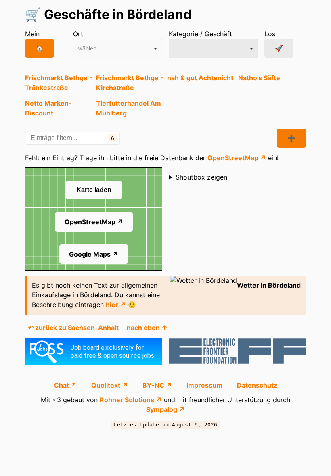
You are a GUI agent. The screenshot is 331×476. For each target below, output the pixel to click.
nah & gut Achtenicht (200, 78)
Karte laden (93, 189)
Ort (78, 34)
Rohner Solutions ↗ (131, 400)
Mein (32, 34)
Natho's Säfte (259, 78)
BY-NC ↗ (158, 385)
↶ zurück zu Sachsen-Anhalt (73, 328)
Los (269, 34)
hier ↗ (116, 305)
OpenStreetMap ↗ (236, 158)
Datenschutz (257, 385)
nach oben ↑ (147, 328)
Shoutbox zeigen (201, 177)
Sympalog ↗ (165, 409)
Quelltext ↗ (110, 385)
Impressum (205, 385)
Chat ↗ (66, 385)
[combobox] (117, 48)
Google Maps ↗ (93, 254)
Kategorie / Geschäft (200, 34)
